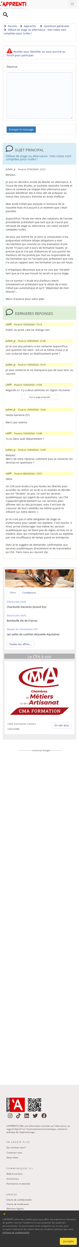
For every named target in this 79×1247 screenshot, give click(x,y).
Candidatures (29, 583)
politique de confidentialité (15, 1232)
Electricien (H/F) (16, 592)
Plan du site (12, 1203)
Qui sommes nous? (16, 1138)
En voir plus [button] (62, 716)
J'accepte (68, 1241)
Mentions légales (15, 1199)
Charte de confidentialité (19, 1190)
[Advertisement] (40, 906)
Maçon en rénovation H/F (22, 620)
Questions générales (56, 16)
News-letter (12, 1148)
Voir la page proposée (39, 387)
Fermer (4, 1213)
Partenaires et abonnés (18, 1174)
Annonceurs (12, 1169)
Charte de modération (17, 1194)
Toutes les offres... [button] (20, 635)
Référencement (14, 1164)
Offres (13, 583)
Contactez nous (14, 1143)
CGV (8, 1208)
